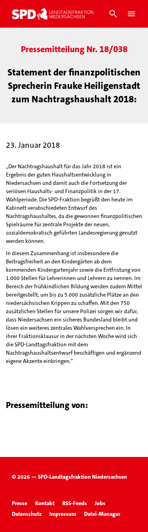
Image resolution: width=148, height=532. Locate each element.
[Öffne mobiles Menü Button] (131, 14)
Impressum (62, 513)
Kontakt (44, 503)
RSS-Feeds (74, 503)
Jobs (100, 503)
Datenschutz (26, 513)
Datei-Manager (102, 513)
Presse (19, 503)
